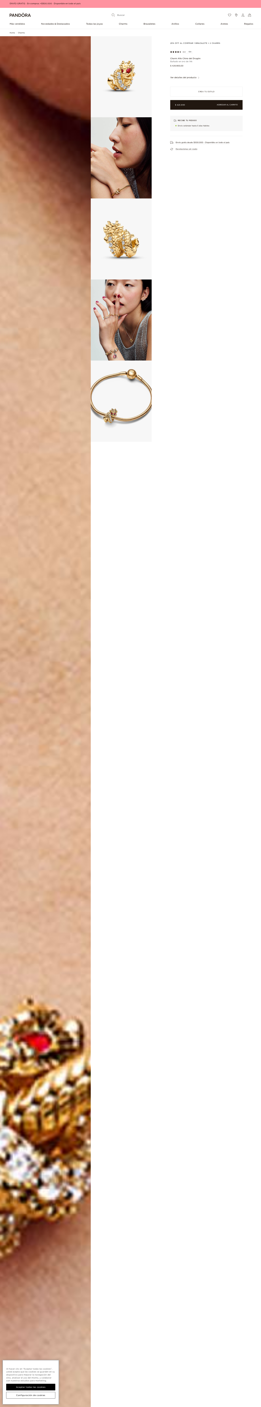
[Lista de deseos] (229, 15)
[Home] (20, 15)
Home (12, 33)
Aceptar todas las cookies (30, 1387)
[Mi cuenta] (243, 15)
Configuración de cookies (30, 1395)
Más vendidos (17, 24)
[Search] (113, 15)
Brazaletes (149, 24)
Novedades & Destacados (55, 24)
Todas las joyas (94, 24)
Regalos (248, 24)
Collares (199, 24)
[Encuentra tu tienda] (236, 15)
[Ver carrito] (249, 15)
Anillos (175, 24)
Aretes (224, 24)
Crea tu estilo (206, 92)
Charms (123, 24)
